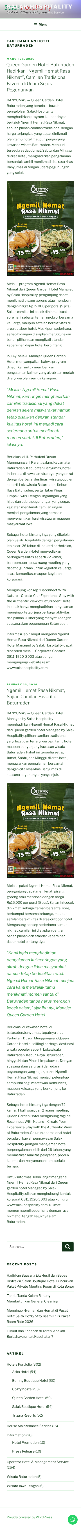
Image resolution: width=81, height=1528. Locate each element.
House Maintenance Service (29, 1426)
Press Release (23, 1451)
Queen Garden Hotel (28, 1398)
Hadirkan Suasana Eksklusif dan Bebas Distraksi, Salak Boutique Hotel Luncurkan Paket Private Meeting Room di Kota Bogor (40, 1281)
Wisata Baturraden (22, 1477)
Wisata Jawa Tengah (23, 1486)
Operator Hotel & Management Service (38, 1462)
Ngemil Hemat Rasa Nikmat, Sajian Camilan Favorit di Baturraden (35, 697)
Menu (43, 24)
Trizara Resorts (24, 1415)
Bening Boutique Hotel (30, 1381)
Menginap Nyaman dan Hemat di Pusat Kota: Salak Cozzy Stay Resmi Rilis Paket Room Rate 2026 (38, 1316)
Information (16, 1435)
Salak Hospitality (40, 6)
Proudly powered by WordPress (29, 1517)
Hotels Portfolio (19, 1364)
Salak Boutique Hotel (28, 1407)
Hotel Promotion (25, 1443)
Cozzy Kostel (22, 1389)
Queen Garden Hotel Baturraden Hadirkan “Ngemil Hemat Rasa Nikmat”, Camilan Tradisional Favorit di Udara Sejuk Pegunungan (40, 77)
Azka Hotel (20, 1372)
